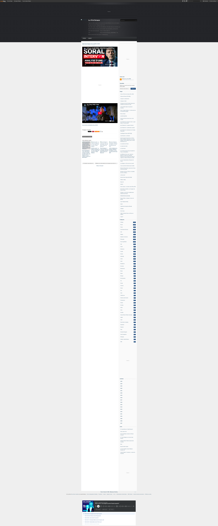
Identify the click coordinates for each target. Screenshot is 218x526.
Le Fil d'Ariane (94, 20)
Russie (121, 224)
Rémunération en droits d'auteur (122, 494)
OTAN (121, 307)
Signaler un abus (109, 494)
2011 (121, 413)
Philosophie (122, 239)
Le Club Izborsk (123, 148)
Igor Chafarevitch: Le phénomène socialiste (127, 127)
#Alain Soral (97, 46)
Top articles (100, 494)
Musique (121, 275)
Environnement (122, 278)
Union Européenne (123, 334)
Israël (121, 319)
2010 (121, 416)
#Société (103, 46)
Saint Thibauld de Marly (124, 201)
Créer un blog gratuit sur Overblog (92, 494)
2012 (121, 411)
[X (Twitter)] (184, 1)
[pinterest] (186, 1)
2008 (121, 420)
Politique (121, 222)
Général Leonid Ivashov (124, 297)
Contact (90, 38)
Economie (122, 266)
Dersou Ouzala (122, 113)
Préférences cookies (148, 494)
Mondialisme (122, 263)
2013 (121, 409)
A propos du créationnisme (124, 98)
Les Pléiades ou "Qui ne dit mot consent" (127, 163)
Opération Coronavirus (124, 236)
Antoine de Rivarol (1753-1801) (125, 96)
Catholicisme (122, 295)
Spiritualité (122, 256)
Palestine (121, 327)
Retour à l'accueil (100, 165)
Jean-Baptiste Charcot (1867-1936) (126, 133)
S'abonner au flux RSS (126, 78)
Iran (121, 280)
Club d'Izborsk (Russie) (124, 229)
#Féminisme (109, 46)
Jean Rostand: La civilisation (125, 135)
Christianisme (122, 300)
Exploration (122, 324)
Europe (121, 283)
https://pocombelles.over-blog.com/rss (128, 79)
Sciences (121, 285)
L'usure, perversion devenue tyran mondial (127, 165)
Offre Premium (130, 494)
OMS (121, 341)
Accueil (84, 38)
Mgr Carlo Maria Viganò (124, 446)
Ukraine (121, 302)
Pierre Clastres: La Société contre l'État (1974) (128, 186)
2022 (121, 388)
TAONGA (121, 208)
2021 (121, 390)
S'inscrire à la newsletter (87, 136)
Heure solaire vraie (123, 431)
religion (121, 317)
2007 (121, 423)
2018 (121, 397)
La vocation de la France (124, 143)
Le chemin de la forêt (123, 146)
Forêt (121, 329)
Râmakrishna (122, 268)
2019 (121, 395)
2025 (121, 381)
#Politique (106, 46)
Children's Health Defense (124, 339)
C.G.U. (114, 494)
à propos (111, 509)
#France (100, 46)
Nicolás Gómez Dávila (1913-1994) (126, 177)
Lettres (121, 258)
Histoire (121, 253)
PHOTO (121, 184)
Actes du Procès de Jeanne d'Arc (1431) (127, 94)
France (121, 227)
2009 (121, 418)
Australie (121, 312)
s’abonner (99, 509)
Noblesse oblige (123, 179)
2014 (121, 406)
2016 (121, 402)
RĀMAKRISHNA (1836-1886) (125, 195)
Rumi (121, 444)
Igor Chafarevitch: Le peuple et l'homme (126, 125)
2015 (121, 404)
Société (121, 251)
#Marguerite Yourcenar (114, 46)
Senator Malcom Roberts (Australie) (126, 314)
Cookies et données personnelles (138, 494)
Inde (121, 244)
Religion (121, 234)
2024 (121, 383)
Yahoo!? (121, 216)
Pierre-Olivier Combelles (124, 322)
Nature (121, 273)
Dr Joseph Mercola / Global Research (126, 429)
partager (105, 509)
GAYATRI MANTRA (123, 116)
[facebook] (183, 1)
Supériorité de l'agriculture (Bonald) (126, 206)
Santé (121, 261)
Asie (121, 290)
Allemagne (122, 336)
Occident (121, 305)
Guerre (121, 246)
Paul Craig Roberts (123, 241)
